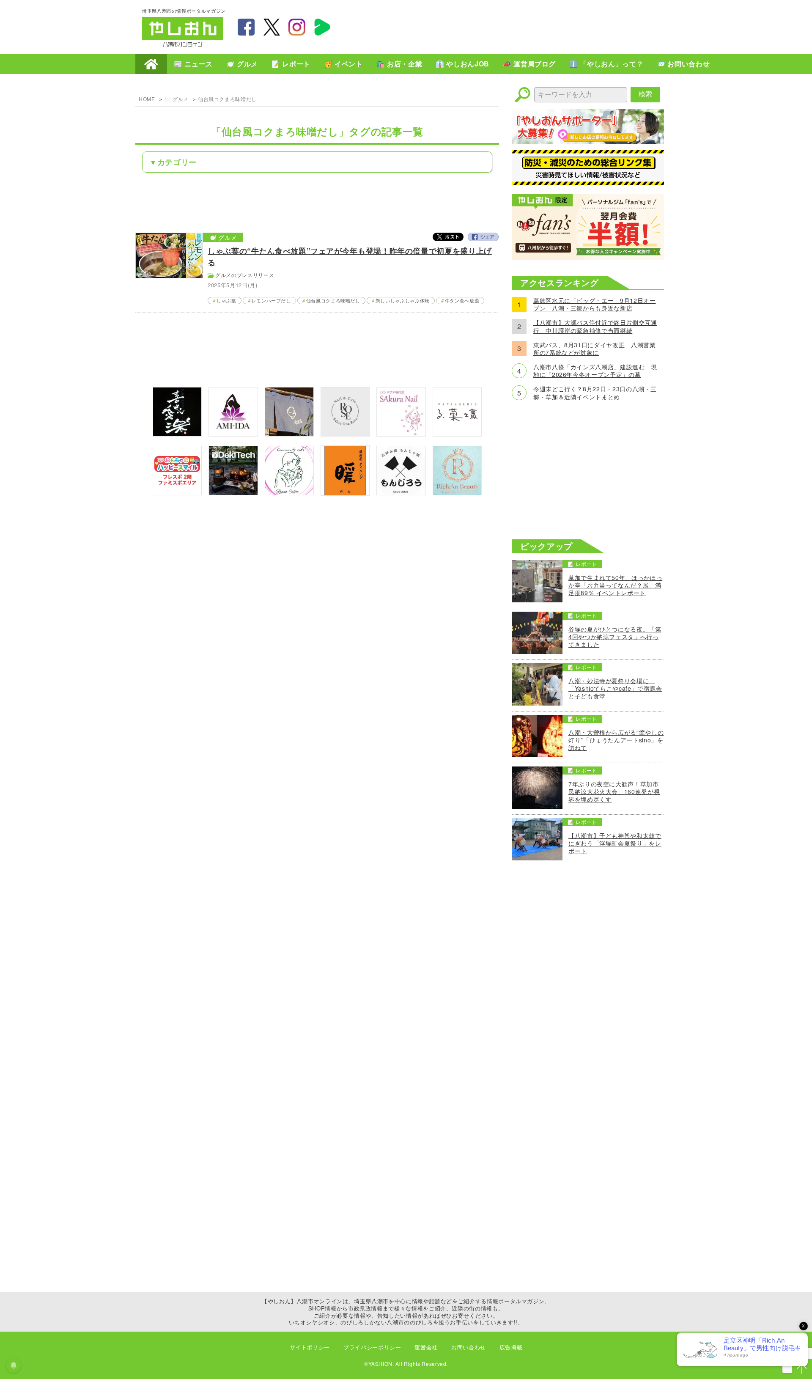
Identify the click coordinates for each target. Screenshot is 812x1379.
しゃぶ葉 (226, 300)
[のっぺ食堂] (289, 434)
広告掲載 (511, 1347)
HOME (151, 64)
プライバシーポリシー (372, 1347)
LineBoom (322, 27)
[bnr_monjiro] (400, 492)
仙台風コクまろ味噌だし (227, 98)
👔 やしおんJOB (462, 64)
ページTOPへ (802, 1369)
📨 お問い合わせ (683, 64)
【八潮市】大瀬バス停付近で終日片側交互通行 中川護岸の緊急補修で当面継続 (595, 326)
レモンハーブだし (271, 300)
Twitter (448, 237)
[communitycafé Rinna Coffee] (289, 492)
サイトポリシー (310, 1347)
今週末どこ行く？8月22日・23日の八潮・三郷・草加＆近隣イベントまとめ (595, 392)
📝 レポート (291, 64)
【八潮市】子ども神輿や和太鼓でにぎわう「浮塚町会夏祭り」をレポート (614, 843)
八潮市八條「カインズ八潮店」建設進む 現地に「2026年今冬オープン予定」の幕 (595, 370)
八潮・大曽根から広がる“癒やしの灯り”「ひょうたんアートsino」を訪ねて (616, 740)
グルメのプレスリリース (244, 274)
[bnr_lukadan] (457, 434)
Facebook (483, 237)
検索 (645, 94)
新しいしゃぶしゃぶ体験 (403, 300)
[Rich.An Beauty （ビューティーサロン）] (457, 492)
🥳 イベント (343, 64)
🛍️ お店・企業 (399, 64)
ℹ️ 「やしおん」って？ (606, 64)
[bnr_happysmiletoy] (177, 492)
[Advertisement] (516, 26)
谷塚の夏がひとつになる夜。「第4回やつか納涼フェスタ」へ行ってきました (614, 636)
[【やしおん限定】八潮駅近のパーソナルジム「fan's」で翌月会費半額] (588, 257)
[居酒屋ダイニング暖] (345, 493)
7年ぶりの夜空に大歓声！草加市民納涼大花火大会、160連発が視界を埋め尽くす (614, 791)
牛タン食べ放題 (462, 300)
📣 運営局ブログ (529, 64)
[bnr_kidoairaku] (177, 434)
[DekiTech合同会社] (233, 492)
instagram (296, 27)
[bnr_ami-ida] (233, 434)
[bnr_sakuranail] (400, 434)
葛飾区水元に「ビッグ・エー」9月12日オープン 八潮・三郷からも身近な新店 (594, 304)
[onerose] (345, 434)
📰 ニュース (193, 64)
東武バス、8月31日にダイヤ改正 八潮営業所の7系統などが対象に (594, 348)
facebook (246, 27)
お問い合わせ (468, 1347)
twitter (271, 27)
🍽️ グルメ (242, 64)
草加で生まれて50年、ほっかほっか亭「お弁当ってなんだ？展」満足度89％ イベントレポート (615, 585)
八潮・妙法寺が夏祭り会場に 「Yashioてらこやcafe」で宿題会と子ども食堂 (615, 688)
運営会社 (426, 1347)
